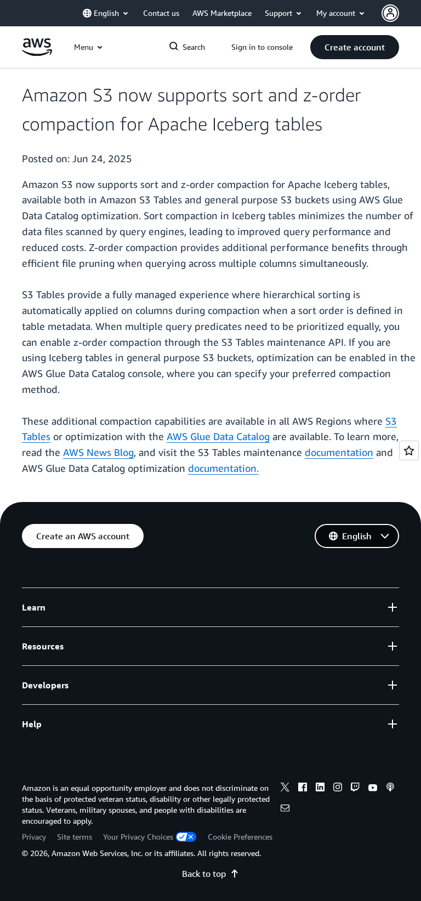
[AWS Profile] (390, 13)
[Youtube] (372, 789)
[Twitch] (355, 789)
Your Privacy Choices (138, 836)
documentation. (223, 468)
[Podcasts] (390, 789)
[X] (285, 789)
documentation (339, 452)
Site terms (74, 836)
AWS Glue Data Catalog (218, 436)
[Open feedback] (409, 450)
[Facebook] (302, 789)
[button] (354, 47)
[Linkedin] (320, 789)
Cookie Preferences (240, 836)
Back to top (204, 873)
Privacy (34, 836)
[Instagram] (337, 789)
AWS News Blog (98, 452)
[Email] (285, 809)
